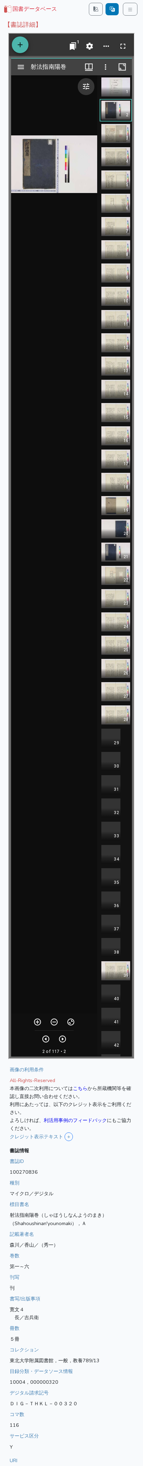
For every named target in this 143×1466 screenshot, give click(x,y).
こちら (80, 1088)
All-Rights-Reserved (32, 1080)
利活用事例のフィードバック (75, 1120)
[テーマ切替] (96, 9)
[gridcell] (30, 9)
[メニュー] (130, 9)
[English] (112, 9)
